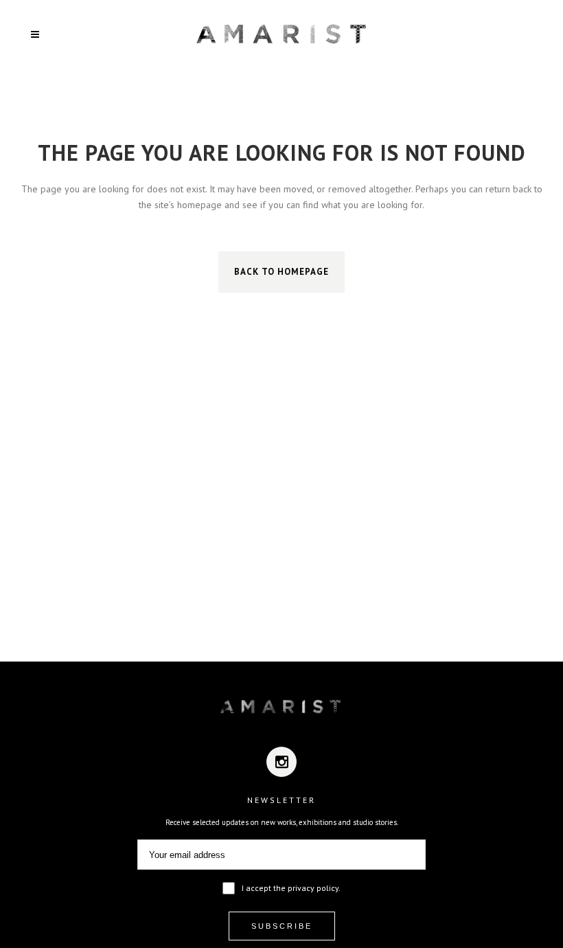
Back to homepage (281, 272)
